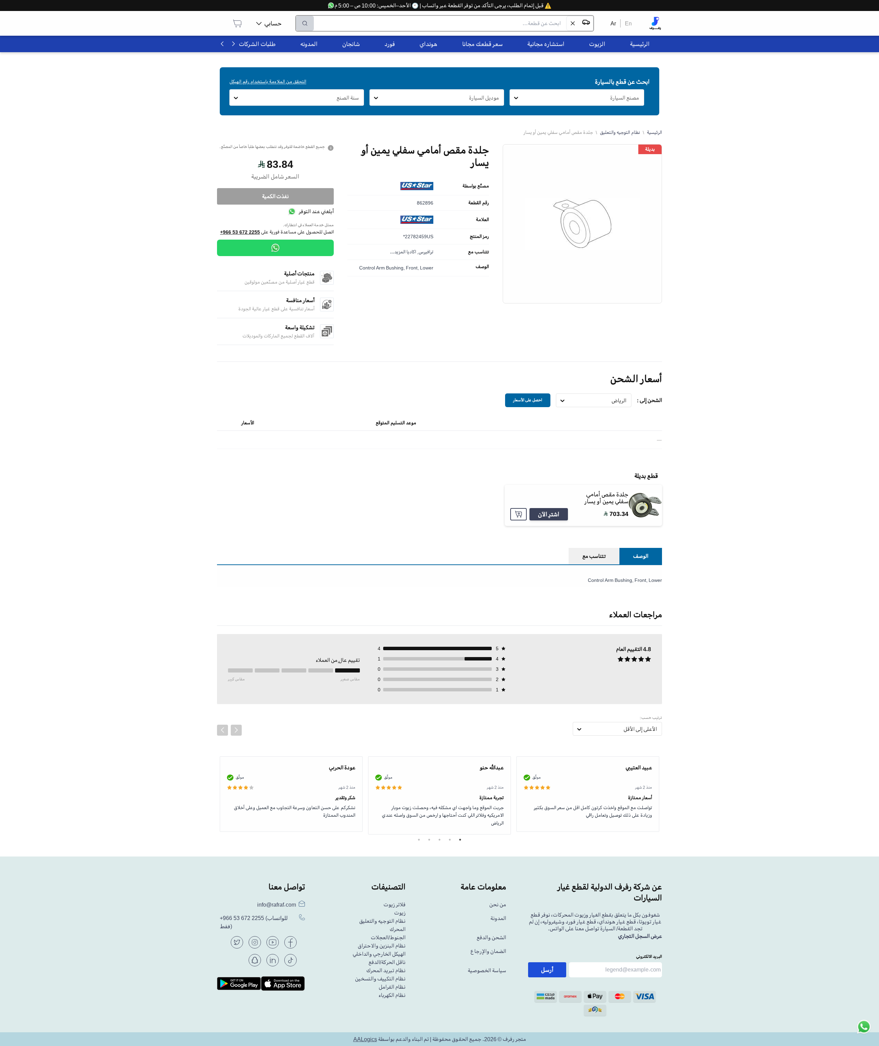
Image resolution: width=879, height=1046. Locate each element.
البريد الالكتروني (649, 956)
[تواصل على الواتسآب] (864, 1031)
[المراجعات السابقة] (222, 730)
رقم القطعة (478, 203)
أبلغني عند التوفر (316, 211)
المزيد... (398, 252)
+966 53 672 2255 (240, 232)
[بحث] (305, 23)
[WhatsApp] (275, 248)
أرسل (547, 970)
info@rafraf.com (276, 904)
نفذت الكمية (275, 196)
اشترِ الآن (548, 514)
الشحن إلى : (649, 400)
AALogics (365, 1039)
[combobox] (639, 98)
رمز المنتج (479, 236)
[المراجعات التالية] (236, 730)
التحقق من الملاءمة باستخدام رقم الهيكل (267, 81)
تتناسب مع (478, 252)
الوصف (482, 266)
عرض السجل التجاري (640, 936)
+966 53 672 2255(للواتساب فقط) (254, 922)
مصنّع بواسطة (476, 186)
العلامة (482, 219)
